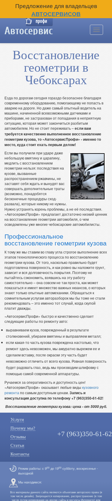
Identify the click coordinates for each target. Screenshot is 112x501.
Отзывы (18, 436)
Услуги (17, 419)
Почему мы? (22, 428)
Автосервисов (56, 14)
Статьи (17, 445)
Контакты (19, 454)
